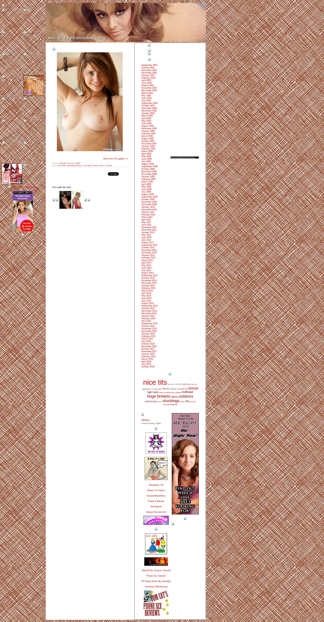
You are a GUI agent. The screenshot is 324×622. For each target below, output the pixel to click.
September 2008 (149, 166)
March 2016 (147, 338)
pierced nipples (74, 166)
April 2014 (146, 293)
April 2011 (146, 219)
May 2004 (146, 95)
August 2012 (147, 242)
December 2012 (149, 252)
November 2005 (149, 128)
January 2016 (148, 333)
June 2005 (146, 123)
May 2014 (146, 295)
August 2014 (147, 303)
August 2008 (147, 164)
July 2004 (146, 100)
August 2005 (147, 126)
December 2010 (149, 209)
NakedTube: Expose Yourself (156, 570)
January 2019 (148, 354)
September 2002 (149, 65)
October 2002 (148, 67)
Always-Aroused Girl (156, 512)
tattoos (108, 166)
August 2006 (147, 138)
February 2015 (148, 318)
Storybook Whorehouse (156, 586)
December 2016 (149, 346)
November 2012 (149, 250)
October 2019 (148, 366)
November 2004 (149, 108)
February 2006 (148, 133)
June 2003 (146, 83)
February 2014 (148, 288)
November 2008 (149, 171)
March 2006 (147, 136)
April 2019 (146, 361)
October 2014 (148, 308)
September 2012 (149, 245)
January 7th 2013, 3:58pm (69, 163)
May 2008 (146, 156)
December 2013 (149, 283)
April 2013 (146, 262)
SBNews (145, 420)
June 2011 (146, 224)
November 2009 (149, 202)
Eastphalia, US (156, 485)
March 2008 (147, 151)
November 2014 (149, 311)
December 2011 (149, 230)
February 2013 (148, 257)
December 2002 (149, 72)
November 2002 (149, 70)
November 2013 (149, 280)
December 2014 (149, 313)
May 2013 (146, 265)
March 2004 (147, 93)
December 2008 (149, 174)
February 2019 (148, 356)
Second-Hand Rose (156, 495)
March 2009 (147, 181)
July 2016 (146, 341)
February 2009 (148, 179)
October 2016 (148, 343)
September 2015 (149, 323)
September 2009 (149, 197)
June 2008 (146, 159)
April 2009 (146, 184)
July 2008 (146, 161)
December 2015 (149, 331)
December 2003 (149, 90)
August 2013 (147, 273)
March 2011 (147, 217)
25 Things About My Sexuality (156, 581)
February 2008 (148, 148)
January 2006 (148, 131)
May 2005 (146, 121)
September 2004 (149, 103)
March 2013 (147, 260)
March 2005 (147, 116)
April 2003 (146, 80)
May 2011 (146, 222)
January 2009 (148, 176)
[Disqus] (90, 254)
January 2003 (148, 75)
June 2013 (146, 267)
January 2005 (148, 113)
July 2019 (146, 364)
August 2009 (147, 194)
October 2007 (148, 141)
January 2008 (148, 146)
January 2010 (148, 207)
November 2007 (149, 143)
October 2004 (148, 105)
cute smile (87, 166)
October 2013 (148, 278)
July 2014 (146, 300)
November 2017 (149, 351)
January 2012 (148, 232)
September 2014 (149, 305)
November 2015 (149, 328)
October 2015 (148, 326)
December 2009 (149, 204)
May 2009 (146, 186)
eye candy (61, 166)
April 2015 (146, 321)
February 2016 (148, 336)
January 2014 (148, 285)
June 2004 (146, 98)
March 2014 (147, 290)
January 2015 (148, 316)
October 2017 (148, 349)
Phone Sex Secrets (156, 576)
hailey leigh (98, 166)
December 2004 (149, 110)
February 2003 (148, 78)
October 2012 (148, 247)
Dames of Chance (156, 490)
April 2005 (146, 118)
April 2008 (146, 154)
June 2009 (146, 189)
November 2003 (149, 88)
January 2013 (148, 255)
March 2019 (147, 359)
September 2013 (149, 275)
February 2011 (148, 214)
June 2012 (146, 237)
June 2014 (146, 298)
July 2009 (146, 192)
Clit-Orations (156, 506)
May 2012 (146, 235)
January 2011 (147, 212)
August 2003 (147, 85)
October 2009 (148, 199)
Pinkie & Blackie (156, 501)
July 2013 (146, 270)
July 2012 (146, 240)
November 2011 (149, 227)
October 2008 (148, 169)
